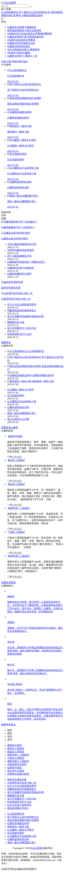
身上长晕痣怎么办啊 (18, 419)
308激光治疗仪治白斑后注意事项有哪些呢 (29, 33)
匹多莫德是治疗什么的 (19, 334)
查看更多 (6, 342)
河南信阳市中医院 (17, 764)
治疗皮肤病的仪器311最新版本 (23, 49)
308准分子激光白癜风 (18, 52)
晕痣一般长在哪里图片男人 (21, 413)
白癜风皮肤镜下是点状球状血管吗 (25, 36)
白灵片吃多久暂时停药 (19, 805)
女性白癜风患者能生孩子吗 (21, 244)
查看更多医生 (8, 724)
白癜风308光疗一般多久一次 (22, 56)
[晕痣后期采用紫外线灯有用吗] (24, 366)
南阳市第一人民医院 (19, 508)
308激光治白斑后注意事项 (21, 40)
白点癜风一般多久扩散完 (20, 389)
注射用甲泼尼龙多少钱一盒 (21, 782)
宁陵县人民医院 (16, 532)
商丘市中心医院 (15, 771)
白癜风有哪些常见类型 (19, 273)
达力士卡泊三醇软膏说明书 (21, 304)
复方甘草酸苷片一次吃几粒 (21, 328)
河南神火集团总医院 (18, 774)
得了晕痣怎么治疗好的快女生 (34, 12)
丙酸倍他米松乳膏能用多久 (21, 310)
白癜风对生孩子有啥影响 (20, 268)
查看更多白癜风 (9, 427)
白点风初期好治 (9, 12)
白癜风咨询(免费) (25, 869)
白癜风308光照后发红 (18, 46)
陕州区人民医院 (16, 460)
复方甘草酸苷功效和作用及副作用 (25, 316)
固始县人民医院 (16, 484)
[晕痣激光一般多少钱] (19, 381)
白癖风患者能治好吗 (32, 15)
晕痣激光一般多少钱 (43, 381)
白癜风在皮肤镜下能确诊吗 (21, 27)
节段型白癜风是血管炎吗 (20, 250)
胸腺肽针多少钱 (15, 322)
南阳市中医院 (15, 436)
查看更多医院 (8, 582)
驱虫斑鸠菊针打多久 (18, 808)
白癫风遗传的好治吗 (18, 407)
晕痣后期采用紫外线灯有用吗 (23, 820)
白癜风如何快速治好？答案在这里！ (26, 262)
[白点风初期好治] (17, 351)
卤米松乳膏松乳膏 (17, 779)
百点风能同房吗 (15, 395)
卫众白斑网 (36, 848)
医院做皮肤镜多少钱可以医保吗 (24, 30)
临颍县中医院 (14, 767)
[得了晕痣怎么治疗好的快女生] (24, 357)
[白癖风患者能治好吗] (19, 375)
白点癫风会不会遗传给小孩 (21, 401)
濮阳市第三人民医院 (19, 556)
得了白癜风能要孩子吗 (19, 256)
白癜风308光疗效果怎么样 (21, 43)
